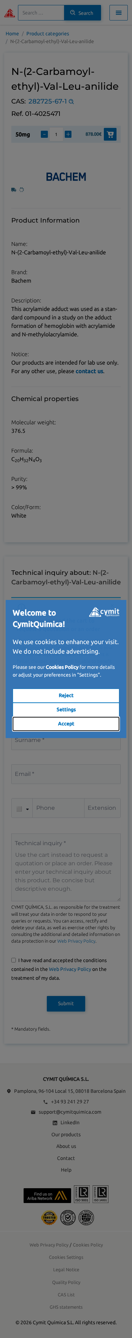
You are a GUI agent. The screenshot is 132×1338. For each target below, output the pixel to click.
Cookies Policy (62, 667)
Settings (66, 709)
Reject (66, 695)
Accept (66, 723)
